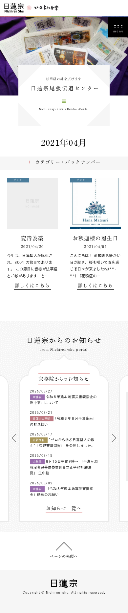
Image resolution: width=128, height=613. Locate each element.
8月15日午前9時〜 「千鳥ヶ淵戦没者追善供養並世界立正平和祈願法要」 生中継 (64, 467)
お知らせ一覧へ (63, 508)
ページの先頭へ (64, 556)
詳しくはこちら (32, 286)
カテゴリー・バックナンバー (68, 162)
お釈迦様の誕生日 (95, 238)
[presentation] (14, 438)
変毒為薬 (32, 238)
